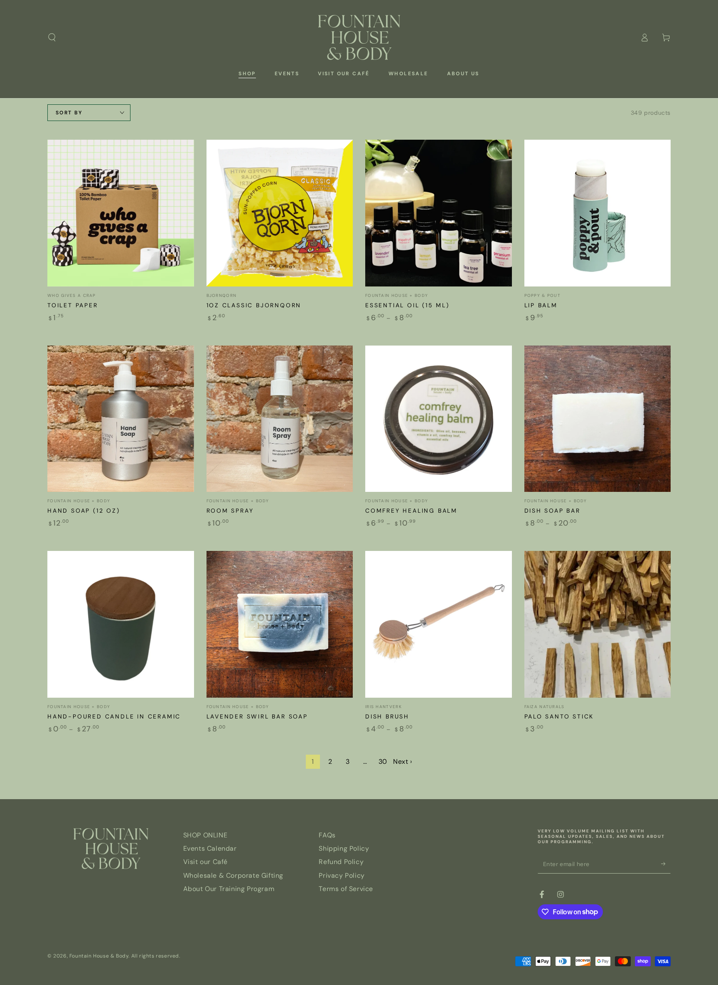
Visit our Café (205, 861)
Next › (402, 761)
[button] (52, 37)
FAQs (327, 835)
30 (383, 761)
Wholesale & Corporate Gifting (233, 875)
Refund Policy (341, 861)
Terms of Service (346, 888)
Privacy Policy (341, 875)
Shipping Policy (344, 848)
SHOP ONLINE (205, 835)
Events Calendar (210, 848)
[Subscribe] (666, 864)
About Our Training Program (229, 888)
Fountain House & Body (99, 956)
